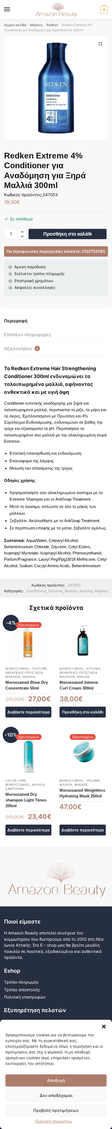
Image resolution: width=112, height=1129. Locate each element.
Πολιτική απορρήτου (53, 1121)
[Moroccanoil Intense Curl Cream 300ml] (82, 640)
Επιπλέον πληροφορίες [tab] (28, 334)
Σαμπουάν (14, 789)
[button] (104, 1026)
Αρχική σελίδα (15, 25)
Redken (52, 25)
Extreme (55, 591)
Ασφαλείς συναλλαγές (34, 287)
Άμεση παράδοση (30, 266)
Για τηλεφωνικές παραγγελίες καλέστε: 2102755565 (56, 251)
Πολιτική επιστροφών (25, 997)
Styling (93, 668)
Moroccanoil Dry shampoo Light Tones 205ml (25, 800)
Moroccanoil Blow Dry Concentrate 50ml (26, 685)
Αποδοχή (56, 1080)
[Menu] (12, 9)
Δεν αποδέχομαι (56, 1095)
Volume (93, 780)
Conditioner (36, 591)
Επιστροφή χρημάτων (33, 280)
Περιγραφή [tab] (15, 320)
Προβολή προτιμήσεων (56, 1110)
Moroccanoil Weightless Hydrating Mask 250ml (82, 793)
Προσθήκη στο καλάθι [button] (82, 712)
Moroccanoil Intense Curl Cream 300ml (79, 685)
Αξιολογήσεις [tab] (21, 348)
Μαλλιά (86, 591)
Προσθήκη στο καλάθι (67, 234)
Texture (39, 668)
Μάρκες (36, 25)
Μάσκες (81, 785)
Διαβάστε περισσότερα (28, 712)
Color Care (15, 780)
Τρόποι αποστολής (22, 989)
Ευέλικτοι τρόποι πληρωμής (39, 273)
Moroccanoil (17, 668)
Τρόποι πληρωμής (21, 982)
